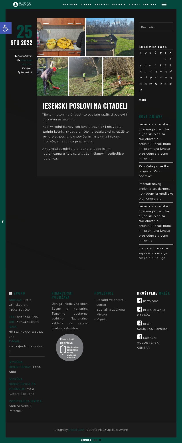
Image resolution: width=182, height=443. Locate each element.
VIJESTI (134, 4)
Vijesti (29, 68)
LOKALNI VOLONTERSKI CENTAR (148, 342)
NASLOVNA (70, 4)
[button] (6, 28)
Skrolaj (91, 440)
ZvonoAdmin (24, 56)
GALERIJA (119, 4)
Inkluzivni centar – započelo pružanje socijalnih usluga (153, 253)
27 (156, 83)
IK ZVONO (151, 301)
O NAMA (86, 4)
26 (150, 83)
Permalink (26, 72)
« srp (142, 99)
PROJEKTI (102, 4)
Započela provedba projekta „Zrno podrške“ (154, 171)
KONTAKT (150, 4)
